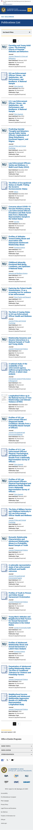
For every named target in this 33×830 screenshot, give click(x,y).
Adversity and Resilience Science (18, 273)
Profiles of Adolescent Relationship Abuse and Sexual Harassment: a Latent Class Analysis (18, 646)
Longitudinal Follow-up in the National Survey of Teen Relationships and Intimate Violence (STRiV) (20, 399)
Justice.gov (4, 823)
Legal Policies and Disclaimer (8, 808)
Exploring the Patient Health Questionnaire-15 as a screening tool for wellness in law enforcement (20, 291)
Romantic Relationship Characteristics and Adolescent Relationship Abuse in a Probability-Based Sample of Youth (19, 541)
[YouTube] (13, 760)
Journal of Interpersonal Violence (18, 349)
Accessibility (4, 793)
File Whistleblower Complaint (8, 797)
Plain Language (5, 800)
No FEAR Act (4, 812)
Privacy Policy (4, 804)
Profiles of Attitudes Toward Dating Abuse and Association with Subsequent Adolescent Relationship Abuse (19, 240)
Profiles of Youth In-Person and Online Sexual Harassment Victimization (20, 595)
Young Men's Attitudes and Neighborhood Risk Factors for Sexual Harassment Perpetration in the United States (20, 621)
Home (2, 16)
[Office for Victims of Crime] (16, 783)
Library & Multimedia (9, 16)
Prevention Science (19, 247)
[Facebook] (3, 760)
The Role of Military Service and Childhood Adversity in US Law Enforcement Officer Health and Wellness (20, 512)
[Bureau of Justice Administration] (6, 777)
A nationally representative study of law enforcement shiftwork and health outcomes (20, 568)
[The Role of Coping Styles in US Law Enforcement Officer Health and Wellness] (4, 318)
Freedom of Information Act (8, 815)
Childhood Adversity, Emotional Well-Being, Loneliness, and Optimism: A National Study (19, 265)
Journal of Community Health (22, 627)
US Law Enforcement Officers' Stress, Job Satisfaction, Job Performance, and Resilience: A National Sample (18, 78)
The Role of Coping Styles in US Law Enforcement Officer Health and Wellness (20, 314)
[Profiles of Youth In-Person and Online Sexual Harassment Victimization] (4, 599)
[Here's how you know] (16, 2)
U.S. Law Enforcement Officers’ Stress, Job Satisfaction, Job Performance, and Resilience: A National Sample (18, 106)
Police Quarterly (18, 86)
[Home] (16, 10)
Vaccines (16, 221)
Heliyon (16, 192)
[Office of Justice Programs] (3, 9)
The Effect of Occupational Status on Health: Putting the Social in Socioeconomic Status (20, 186)
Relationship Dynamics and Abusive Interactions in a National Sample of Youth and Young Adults (20, 341)
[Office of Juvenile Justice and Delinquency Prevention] (6, 783)
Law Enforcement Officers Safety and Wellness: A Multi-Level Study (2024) (19, 165)
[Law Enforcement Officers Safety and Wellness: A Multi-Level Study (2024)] (4, 165)
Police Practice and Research (22, 297)
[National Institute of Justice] (26, 777)
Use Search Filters (8, 32)
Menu (29, 9)
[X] (8, 760)
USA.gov (3, 819)
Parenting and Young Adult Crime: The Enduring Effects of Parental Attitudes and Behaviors (20, 48)
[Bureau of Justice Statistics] (16, 778)
